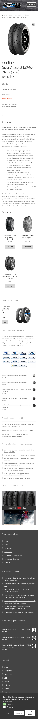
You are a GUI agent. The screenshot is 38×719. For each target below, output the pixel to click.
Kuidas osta (8, 552)
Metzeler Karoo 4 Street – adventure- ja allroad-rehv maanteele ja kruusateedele (19, 464)
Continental (8, 674)
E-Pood (11, 15)
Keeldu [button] (8, 713)
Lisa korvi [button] (10, 247)
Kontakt (7, 563)
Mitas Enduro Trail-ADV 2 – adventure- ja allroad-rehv (19, 455)
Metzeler (7, 692)
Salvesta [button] (19, 713)
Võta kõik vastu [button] (30, 713)
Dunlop (7, 681)
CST (6, 678)
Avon (6, 667)
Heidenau (7, 685)
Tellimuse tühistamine (12, 559)
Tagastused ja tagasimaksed (13, 555)
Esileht (6, 15)
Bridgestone (8, 671)
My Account (8, 548)
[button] (33, 24)
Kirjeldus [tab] (5, 116)
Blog (6, 545)
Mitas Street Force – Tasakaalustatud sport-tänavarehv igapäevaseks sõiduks (17, 474)
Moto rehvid (18, 15)
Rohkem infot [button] (7, 701)
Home (6, 541)
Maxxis (7, 689)
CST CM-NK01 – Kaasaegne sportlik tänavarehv (17, 478)
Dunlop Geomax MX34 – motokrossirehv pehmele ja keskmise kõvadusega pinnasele (18, 469)
